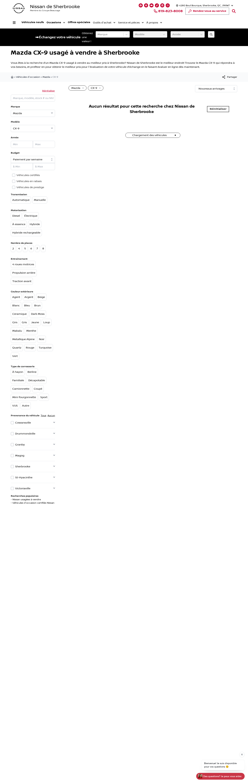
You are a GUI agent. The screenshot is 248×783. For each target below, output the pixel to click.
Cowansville (23, 422)
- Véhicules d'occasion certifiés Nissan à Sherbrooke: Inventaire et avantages (55, 503)
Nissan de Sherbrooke (55, 6)
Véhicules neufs (33, 22)
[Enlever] (82, 88)
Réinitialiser (48, 91)
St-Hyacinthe (23, 477)
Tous (43, 415)
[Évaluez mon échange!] (211, 34)
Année (15, 137)
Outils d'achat (102, 22)
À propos (152, 22)
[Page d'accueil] (12, 77)
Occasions (54, 22)
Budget (15, 152)
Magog (19, 455)
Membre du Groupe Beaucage (45, 10)
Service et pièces (129, 22)
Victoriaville (22, 488)
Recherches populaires (24, 496)
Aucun (51, 415)
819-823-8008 (170, 11)
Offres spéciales (79, 22)
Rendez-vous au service (209, 11)
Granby (20, 444)
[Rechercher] (233, 11)
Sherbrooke (22, 466)
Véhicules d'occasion (28, 77)
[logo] (19, 8)
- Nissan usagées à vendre (26, 499)
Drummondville (25, 433)
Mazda (46, 77)
